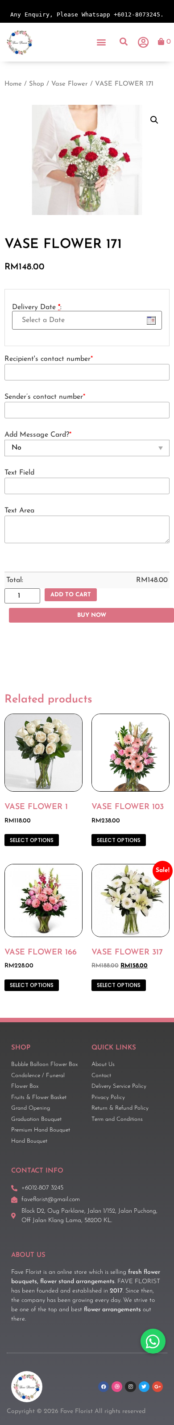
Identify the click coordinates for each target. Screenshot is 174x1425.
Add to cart (70, 595)
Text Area (19, 510)
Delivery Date (37, 307)
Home (13, 84)
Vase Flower (69, 84)
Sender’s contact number (44, 397)
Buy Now (91, 615)
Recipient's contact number (48, 359)
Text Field (19, 472)
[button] (101, 42)
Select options (32, 840)
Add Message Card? (37, 434)
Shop (36, 84)
